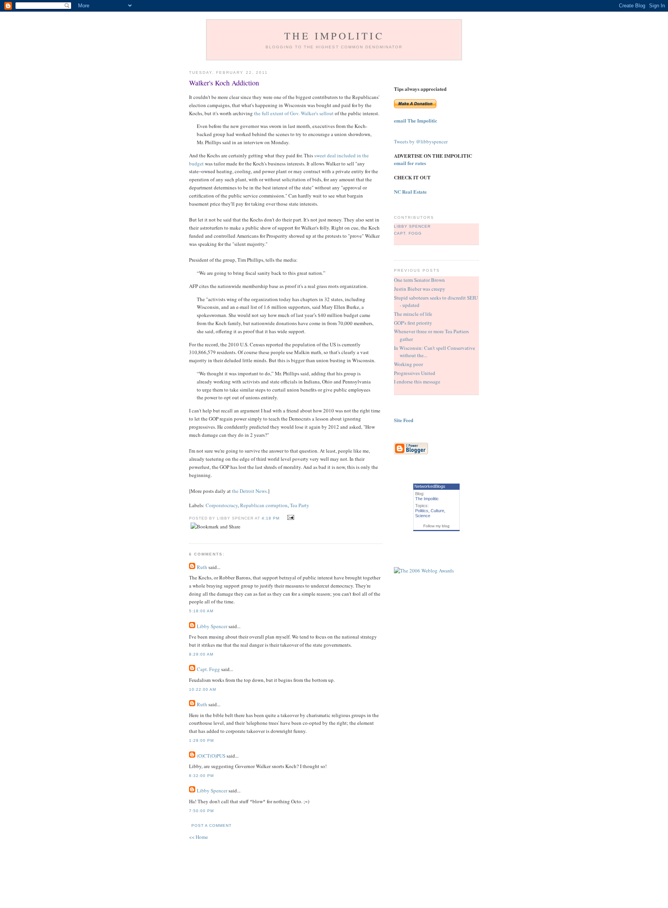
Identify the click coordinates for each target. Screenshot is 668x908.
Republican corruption (264, 505)
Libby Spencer (212, 626)
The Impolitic (334, 35)
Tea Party (299, 505)
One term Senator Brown (419, 279)
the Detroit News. (250, 490)
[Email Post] (289, 517)
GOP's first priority (413, 322)
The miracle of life (413, 313)
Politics (421, 510)
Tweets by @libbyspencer (421, 141)
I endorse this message (417, 381)
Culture (437, 510)
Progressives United (414, 373)
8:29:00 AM (201, 654)
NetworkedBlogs (429, 486)
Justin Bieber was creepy (419, 288)
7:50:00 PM (201, 811)
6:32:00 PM (201, 775)
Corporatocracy (222, 505)
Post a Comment (211, 825)
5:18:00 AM (201, 611)
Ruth (202, 567)
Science (422, 515)
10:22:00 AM (202, 689)
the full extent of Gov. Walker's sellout (294, 113)
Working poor (408, 364)
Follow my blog (436, 526)
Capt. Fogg (208, 669)
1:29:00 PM (201, 740)
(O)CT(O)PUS (211, 755)
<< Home (198, 836)
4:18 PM (270, 518)
